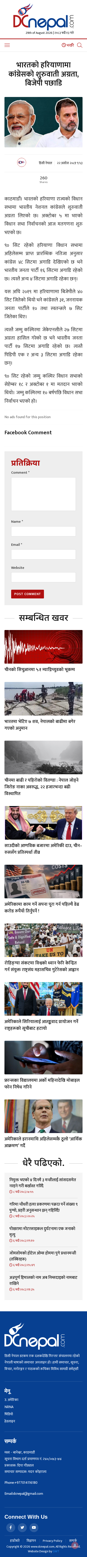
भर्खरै (70, 45)
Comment (20, 473)
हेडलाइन (9, 1421)
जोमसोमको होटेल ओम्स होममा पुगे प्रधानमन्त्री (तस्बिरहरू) (42, 1256)
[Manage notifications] (75, 1545)
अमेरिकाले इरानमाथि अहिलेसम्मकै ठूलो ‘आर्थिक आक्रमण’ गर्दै (43, 1142)
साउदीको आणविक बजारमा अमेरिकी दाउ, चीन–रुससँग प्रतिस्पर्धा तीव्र (43, 849)
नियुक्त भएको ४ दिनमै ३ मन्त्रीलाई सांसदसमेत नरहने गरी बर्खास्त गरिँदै (42, 1183)
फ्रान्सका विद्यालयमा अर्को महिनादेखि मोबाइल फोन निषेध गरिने (42, 1084)
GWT (56, 1551)
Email (16, 545)
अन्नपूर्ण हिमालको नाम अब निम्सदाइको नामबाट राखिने (43, 1280)
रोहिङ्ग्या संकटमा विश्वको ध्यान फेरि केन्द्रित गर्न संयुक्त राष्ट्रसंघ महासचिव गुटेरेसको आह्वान (41, 966)
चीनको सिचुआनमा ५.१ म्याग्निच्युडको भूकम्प (39, 669)
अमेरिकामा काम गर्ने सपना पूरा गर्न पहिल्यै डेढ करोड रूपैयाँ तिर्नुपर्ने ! (41, 908)
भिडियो (8, 1414)
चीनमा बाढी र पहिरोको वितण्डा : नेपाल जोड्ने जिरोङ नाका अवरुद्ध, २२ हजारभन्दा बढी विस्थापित (41, 787)
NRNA (8, 1407)
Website (17, 568)
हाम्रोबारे (15, 1540)
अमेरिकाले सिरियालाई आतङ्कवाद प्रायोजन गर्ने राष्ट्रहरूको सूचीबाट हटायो (41, 1025)
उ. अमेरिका (11, 1400)
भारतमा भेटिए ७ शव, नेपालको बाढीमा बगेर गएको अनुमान (39, 725)
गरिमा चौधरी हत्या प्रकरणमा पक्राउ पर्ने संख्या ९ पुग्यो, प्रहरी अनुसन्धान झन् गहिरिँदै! (43, 1207)
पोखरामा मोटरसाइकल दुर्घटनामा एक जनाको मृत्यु (42, 1232)
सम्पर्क (73, 1540)
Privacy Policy (52, 1540)
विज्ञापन (31, 1540)
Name (17, 522)
